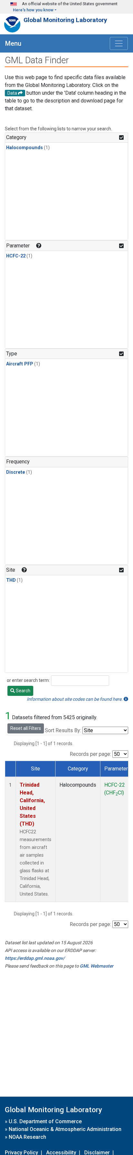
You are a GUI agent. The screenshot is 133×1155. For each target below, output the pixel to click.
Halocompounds (24, 147)
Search (22, 690)
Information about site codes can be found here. (75, 699)
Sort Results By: (63, 730)
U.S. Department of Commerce (45, 1121)
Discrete (15, 472)
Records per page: (90, 754)
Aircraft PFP (19, 364)
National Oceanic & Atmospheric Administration (65, 1129)
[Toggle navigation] (119, 43)
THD (11, 580)
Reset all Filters (25, 728)
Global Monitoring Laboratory (65, 20)
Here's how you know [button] (33, 9)
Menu (13, 43)
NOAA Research (27, 1137)
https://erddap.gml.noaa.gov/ (35, 958)
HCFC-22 (16, 256)
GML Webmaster (96, 966)
